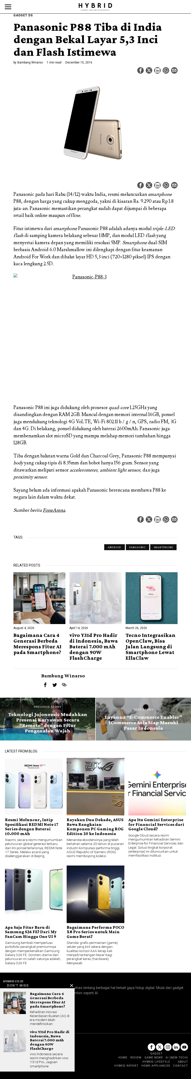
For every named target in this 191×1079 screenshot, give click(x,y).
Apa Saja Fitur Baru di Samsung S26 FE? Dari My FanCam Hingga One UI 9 (31, 932)
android (114, 547)
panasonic (137, 547)
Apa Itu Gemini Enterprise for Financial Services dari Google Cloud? (156, 824)
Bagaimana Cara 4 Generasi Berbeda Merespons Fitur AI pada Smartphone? (37, 643)
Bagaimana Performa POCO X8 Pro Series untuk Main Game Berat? (95, 932)
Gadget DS (23, 15)
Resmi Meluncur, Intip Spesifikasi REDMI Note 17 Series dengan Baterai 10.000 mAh (31, 826)
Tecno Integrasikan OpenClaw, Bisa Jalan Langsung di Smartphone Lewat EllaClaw (151, 646)
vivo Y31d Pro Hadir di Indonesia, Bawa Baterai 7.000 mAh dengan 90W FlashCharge (93, 646)
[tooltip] (140, 70)
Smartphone (163, 547)
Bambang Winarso (30, 62)
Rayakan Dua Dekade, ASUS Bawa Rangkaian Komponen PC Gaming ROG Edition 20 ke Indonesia (95, 826)
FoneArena (54, 510)
